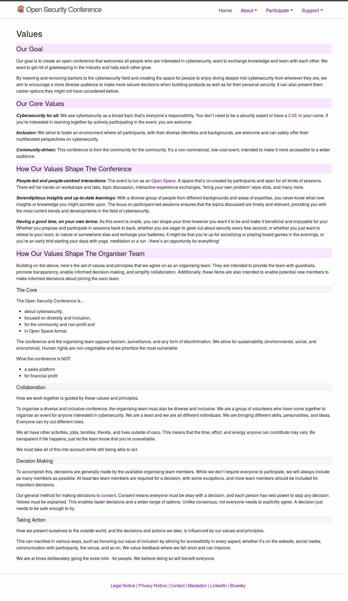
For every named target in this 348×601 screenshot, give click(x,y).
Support (310, 10)
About (247, 10)
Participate (277, 10)
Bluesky (238, 585)
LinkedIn (218, 585)
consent (108, 495)
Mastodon (197, 585)
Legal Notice (123, 585)
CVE (292, 115)
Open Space (163, 180)
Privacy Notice (152, 585)
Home (225, 10)
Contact (177, 585)
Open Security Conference (63, 9)
